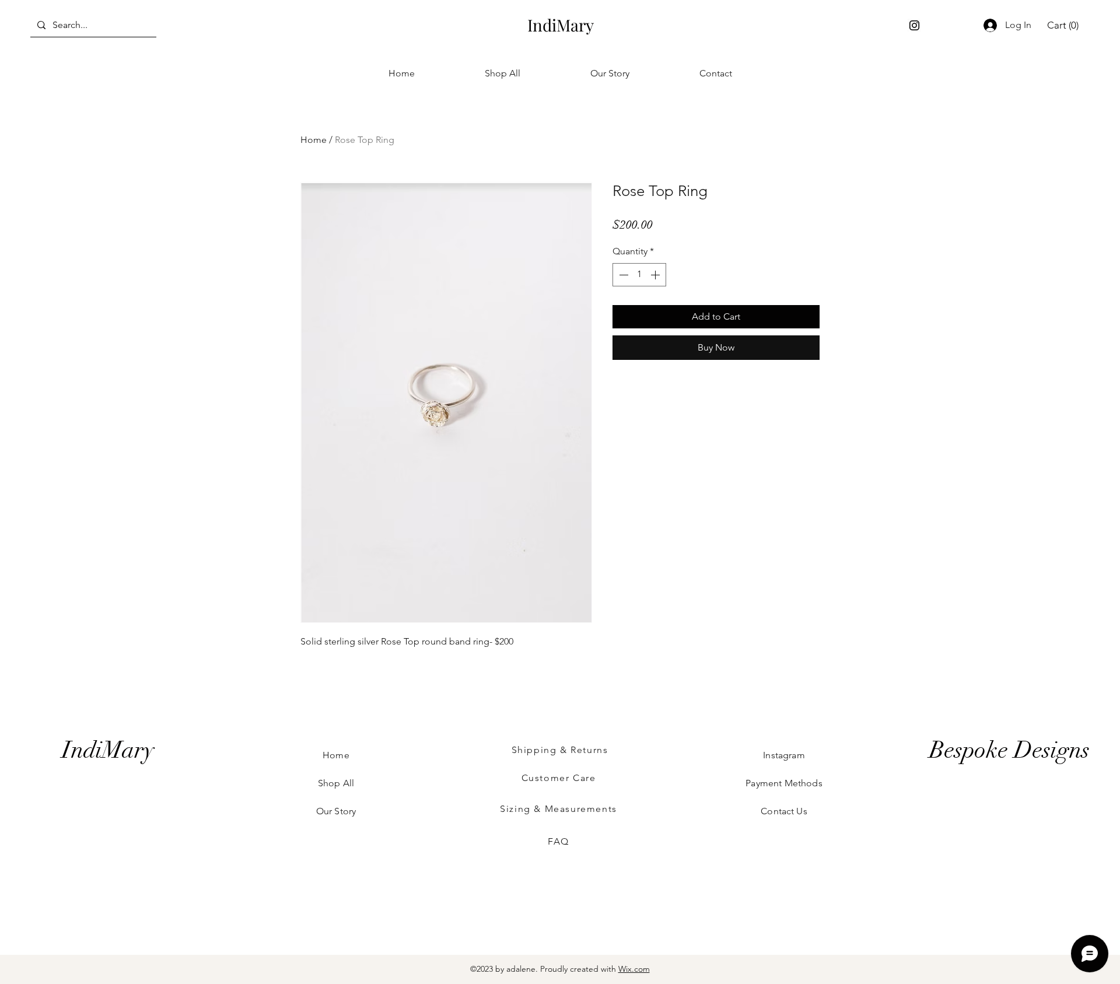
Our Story (336, 811)
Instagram (783, 755)
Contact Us (784, 811)
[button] (1063, 25)
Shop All (336, 783)
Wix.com (634, 969)
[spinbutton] (639, 275)
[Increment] (656, 275)
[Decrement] (622, 275)
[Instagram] (914, 25)
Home (313, 139)
